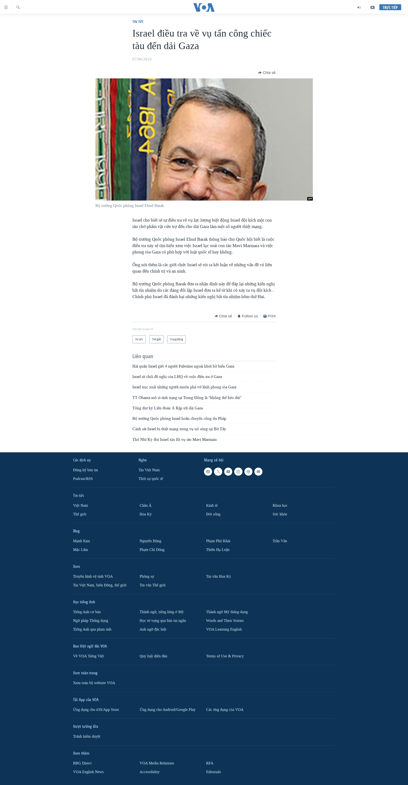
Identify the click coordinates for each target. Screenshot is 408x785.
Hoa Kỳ (146, 514)
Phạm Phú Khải (218, 541)
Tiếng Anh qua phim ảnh (92, 629)
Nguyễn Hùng (150, 541)
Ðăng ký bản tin (85, 470)
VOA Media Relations (157, 763)
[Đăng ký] (258, 472)
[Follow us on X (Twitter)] (218, 472)
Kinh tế (212, 505)
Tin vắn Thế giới (153, 585)
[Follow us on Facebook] (208, 472)
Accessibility (150, 771)
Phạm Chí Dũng (152, 549)
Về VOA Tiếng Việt (88, 656)
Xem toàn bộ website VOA (94, 682)
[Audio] (359, 7)
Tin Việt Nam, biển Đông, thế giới (99, 585)
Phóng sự (147, 576)
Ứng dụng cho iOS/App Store (96, 709)
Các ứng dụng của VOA (225, 709)
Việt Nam (80, 505)
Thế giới (79, 514)
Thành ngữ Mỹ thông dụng (227, 612)
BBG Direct (82, 763)
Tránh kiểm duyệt (86, 736)
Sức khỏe (280, 514)
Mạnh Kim (81, 541)
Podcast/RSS (83, 478)
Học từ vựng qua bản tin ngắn (163, 620)
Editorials (213, 771)
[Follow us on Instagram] (238, 472)
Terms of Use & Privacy (225, 656)
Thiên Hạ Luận (218, 549)
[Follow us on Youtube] (228, 472)
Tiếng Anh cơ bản (87, 612)
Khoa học (280, 505)
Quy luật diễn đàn (153, 656)
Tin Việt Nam (149, 470)
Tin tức (138, 21)
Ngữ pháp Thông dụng (90, 620)
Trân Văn (280, 541)
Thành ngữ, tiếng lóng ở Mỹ (162, 612)
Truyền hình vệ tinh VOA (93, 576)
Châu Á (146, 505)
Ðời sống (213, 514)
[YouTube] (372, 7)
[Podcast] (248, 472)
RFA (209, 763)
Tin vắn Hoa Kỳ (218, 576)
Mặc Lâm (80, 549)
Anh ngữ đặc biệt (153, 629)
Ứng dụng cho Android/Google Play (168, 709)
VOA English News (88, 771)
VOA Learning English (224, 629)
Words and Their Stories (225, 620)
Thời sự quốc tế (151, 478)
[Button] (267, 72)
